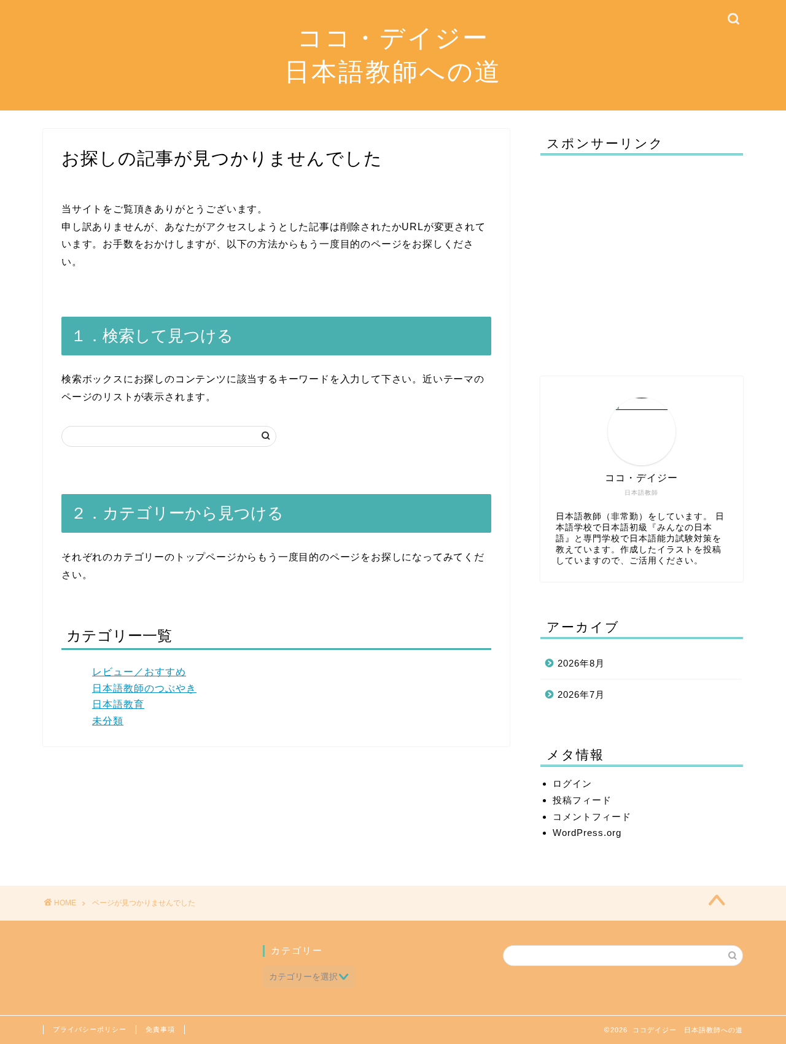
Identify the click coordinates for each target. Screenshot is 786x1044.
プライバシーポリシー (89, 1029)
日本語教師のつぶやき (144, 688)
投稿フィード (582, 800)
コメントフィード (592, 816)
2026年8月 (581, 663)
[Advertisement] (641, 259)
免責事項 (160, 1029)
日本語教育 (118, 704)
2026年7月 (581, 694)
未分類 (107, 721)
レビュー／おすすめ (139, 672)
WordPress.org (587, 832)
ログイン (572, 783)
